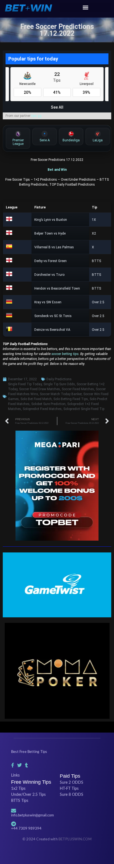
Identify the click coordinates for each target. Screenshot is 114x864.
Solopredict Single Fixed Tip (83, 409)
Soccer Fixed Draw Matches (39, 389)
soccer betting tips (65, 354)
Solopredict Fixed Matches (42, 409)
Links (15, 775)
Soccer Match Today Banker (61, 394)
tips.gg (36, 116)
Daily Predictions (59, 379)
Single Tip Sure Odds (59, 384)
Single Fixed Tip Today (25, 384)
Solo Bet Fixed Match (36, 399)
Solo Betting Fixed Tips (70, 399)
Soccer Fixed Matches (78, 389)
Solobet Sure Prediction (48, 404)
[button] (85, 7)
